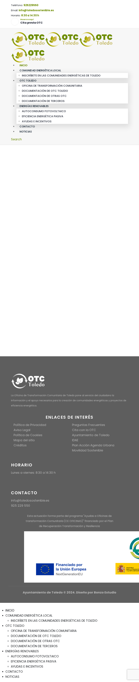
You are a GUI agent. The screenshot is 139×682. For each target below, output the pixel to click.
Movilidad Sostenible (87, 450)
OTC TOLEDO (27, 81)
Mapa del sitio (24, 440)
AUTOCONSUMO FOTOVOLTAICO (44, 111)
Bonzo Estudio (105, 592)
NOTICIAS (25, 132)
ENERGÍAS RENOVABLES (34, 106)
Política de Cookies (28, 435)
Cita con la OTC (84, 430)
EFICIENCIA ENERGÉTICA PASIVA (42, 116)
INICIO (9, 610)
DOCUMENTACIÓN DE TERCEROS (34, 646)
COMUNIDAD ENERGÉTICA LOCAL (40, 70)
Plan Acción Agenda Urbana (93, 445)
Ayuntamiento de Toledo (91, 435)
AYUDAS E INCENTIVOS (27, 666)
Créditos (20, 445)
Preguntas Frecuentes (88, 425)
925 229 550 (20, 505)
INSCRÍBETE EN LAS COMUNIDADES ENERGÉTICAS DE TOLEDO (61, 75)
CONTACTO (14, 671)
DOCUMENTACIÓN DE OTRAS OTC (44, 96)
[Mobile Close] (2, 605)
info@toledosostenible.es (36, 10)
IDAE (75, 440)
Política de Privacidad (30, 425)
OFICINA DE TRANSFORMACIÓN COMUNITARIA (52, 86)
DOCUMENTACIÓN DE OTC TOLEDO (45, 91)
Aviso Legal (22, 430)
